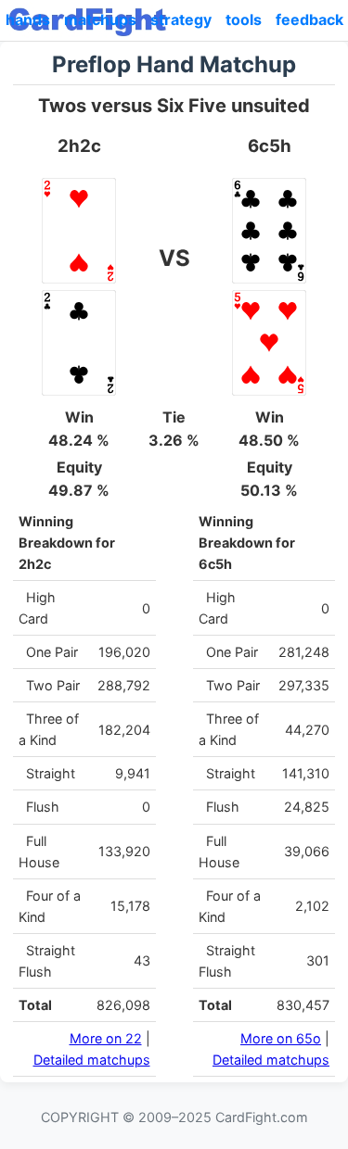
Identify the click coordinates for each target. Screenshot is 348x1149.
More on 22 (106, 1038)
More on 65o (280, 1038)
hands (28, 19)
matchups (100, 19)
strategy (181, 19)
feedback (309, 19)
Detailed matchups (91, 1059)
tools (244, 19)
